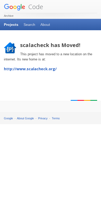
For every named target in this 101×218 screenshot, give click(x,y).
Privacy (43, 118)
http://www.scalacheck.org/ (30, 68)
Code (35, 6)
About (45, 24)
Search (29, 24)
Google (8, 118)
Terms (56, 118)
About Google (25, 118)
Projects (11, 24)
